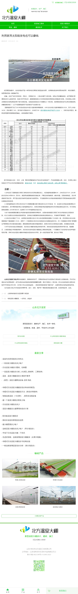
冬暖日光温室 (58, 480)
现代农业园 (21, 336)
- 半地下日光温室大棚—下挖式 (13, 433)
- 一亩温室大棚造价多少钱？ (12, 363)
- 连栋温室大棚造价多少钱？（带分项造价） (18, 429)
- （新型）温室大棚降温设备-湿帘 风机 (16, 380)
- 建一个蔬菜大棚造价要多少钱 (13, 400)
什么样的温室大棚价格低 (58, 336)
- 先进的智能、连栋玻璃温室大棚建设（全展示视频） (22, 437)
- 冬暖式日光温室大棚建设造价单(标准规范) (18, 387)
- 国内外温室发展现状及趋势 (12, 420)
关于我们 (65, 27)
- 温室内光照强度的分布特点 (12, 359)
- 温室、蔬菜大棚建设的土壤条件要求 (16, 376)
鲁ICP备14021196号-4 (34, 554)
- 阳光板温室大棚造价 (10, 416)
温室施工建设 (58, 507)
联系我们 (62, 591)
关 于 (38, 592)
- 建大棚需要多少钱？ (10, 424)
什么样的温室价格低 (21, 343)
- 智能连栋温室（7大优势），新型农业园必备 (19, 396)
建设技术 (39, 27)
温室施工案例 (39, 23)
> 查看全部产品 (39, 516)
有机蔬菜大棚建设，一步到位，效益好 (20, 298)
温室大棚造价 (65, 23)
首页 (13, 23)
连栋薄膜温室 (20, 507)
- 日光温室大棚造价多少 (11, 404)
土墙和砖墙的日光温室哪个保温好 (18, 293)
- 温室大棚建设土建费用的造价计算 (15, 409)
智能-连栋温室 (20, 480)
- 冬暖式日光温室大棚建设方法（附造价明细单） (20, 392)
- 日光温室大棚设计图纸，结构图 (14, 367)
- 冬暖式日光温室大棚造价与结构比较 (16, 441)
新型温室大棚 (58, 343)
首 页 (7, 592)
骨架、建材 (13, 27)
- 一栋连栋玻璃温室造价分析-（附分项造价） (19, 446)
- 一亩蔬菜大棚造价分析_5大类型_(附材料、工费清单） (23, 372)
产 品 (23, 592)
